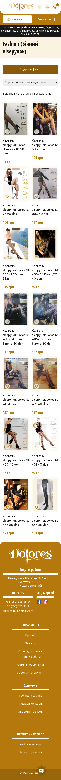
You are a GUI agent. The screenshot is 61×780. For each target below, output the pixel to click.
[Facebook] (39, 601)
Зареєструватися (30, 752)
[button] (6, 131)
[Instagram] (45, 601)
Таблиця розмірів (30, 695)
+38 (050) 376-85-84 (17, 606)
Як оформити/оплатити (30, 672)
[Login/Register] (47, 7)
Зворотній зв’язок (30, 711)
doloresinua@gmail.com (18, 611)
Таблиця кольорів (30, 703)
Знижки (30, 643)
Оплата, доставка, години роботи (30, 654)
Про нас (30, 635)
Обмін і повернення (30, 665)
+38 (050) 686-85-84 (17, 601)
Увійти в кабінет (30, 744)
